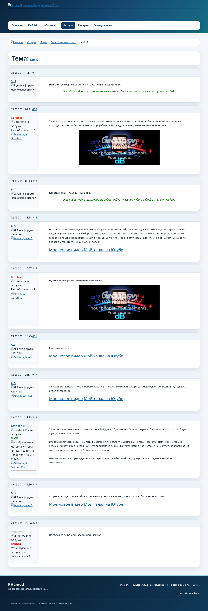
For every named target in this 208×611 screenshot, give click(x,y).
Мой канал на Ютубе (103, 249)
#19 (34, 484)
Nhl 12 (34, 59)
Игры (43, 42)
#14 (34, 217)
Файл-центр (50, 25)
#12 (34, 109)
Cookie (196, 584)
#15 (34, 268)
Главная (17, 25)
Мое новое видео (66, 249)
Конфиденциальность (178, 584)
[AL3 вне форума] (21, 238)
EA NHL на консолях (63, 42)
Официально (103, 25)
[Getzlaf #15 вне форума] (23, 467)
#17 (34, 375)
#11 (34, 73)
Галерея (83, 25)
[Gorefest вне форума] (23, 138)
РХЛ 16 (32, 25)
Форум (68, 25)
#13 (34, 181)
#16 (34, 336)
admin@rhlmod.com (190, 592)
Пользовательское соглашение (147, 584)
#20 (34, 523)
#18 (34, 417)
